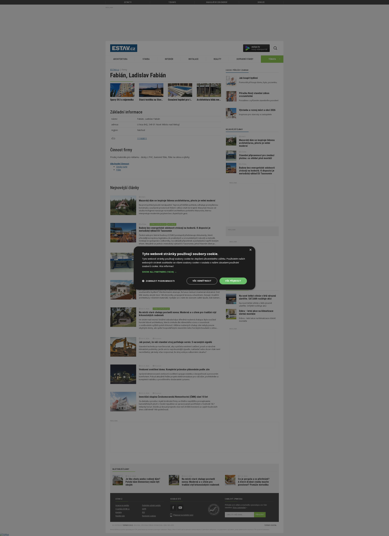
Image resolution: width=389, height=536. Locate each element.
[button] (194, 271)
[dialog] (194, 268)
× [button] (250, 250)
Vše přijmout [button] (233, 280)
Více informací (166, 266)
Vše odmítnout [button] (202, 280)
